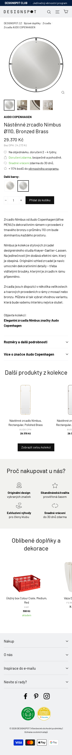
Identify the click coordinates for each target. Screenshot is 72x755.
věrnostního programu (43, 168)
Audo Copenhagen (18, 117)
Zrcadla (47, 23)
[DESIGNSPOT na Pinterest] (36, 696)
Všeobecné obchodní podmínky (46, 728)
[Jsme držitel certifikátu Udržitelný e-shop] (28, 719)
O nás (8, 654)
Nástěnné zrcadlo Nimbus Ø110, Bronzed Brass (23, 186)
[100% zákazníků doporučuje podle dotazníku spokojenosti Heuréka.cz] (44, 719)
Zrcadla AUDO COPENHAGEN (19, 27)
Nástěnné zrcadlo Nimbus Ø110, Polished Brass (10, 186)
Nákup (9, 641)
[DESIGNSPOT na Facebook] (25, 696)
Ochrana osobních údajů (36, 732)
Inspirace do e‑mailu (20, 668)
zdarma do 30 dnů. (31, 163)
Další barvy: (12, 176)
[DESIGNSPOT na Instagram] (47, 696)
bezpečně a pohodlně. (35, 157)
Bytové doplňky (32, 23)
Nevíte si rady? (15, 682)
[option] (36, 65)
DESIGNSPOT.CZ (13, 23)
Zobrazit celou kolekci (36, 447)
